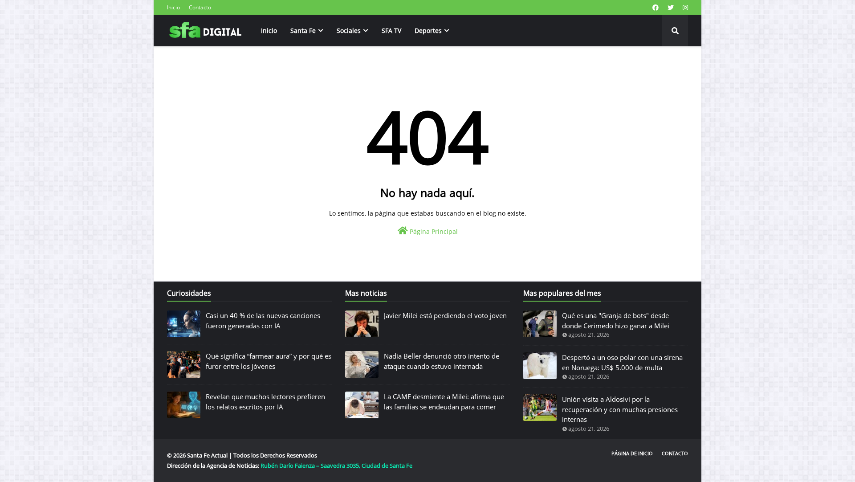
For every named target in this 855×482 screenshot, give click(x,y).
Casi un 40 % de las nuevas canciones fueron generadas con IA (263, 320)
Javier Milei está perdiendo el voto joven (445, 315)
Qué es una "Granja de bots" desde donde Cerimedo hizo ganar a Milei (615, 320)
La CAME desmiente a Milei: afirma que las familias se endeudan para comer (444, 401)
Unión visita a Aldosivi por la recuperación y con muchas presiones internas (620, 409)
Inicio (173, 7)
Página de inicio (632, 453)
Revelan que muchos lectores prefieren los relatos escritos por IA (265, 401)
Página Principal (433, 231)
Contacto (200, 7)
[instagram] (684, 7)
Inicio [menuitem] (269, 30)
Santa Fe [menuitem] (303, 30)
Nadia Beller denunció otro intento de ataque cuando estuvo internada (441, 361)
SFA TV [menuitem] (391, 30)
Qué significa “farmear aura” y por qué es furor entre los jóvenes (268, 361)
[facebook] (655, 7)
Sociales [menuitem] (349, 30)
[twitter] (670, 7)
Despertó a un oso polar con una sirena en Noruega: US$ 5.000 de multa (622, 362)
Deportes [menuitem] (428, 30)
